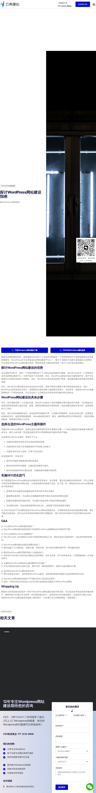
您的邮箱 (59, 736)
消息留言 (59, 768)
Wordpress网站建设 (8, 186)
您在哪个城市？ (80, 715)
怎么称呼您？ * (61, 715)
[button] (94, 4)
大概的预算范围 (62, 757)
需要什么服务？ (62, 747)
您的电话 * (60, 726)
